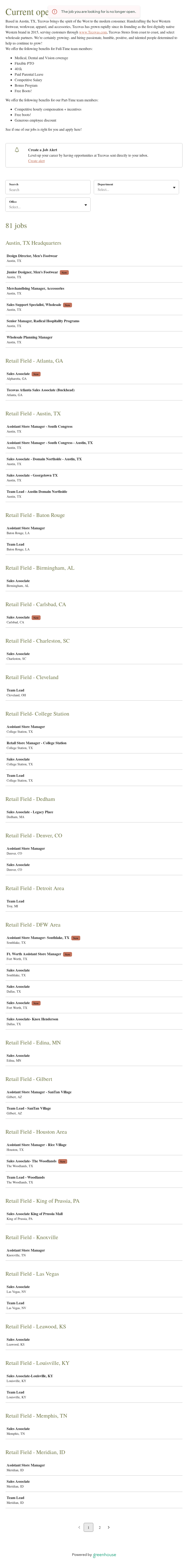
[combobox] (98, 189)
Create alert (36, 160)
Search (13, 184)
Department (105, 184)
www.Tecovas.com (93, 32)
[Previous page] (79, 1528)
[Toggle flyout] (174, 187)
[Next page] (109, 1528)
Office (13, 202)
